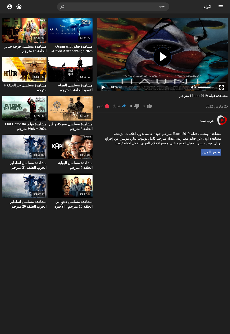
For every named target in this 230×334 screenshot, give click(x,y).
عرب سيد (207, 121)
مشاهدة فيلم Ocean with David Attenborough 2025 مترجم (73, 51)
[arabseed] (222, 125)
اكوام (207, 7)
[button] (62, 6)
